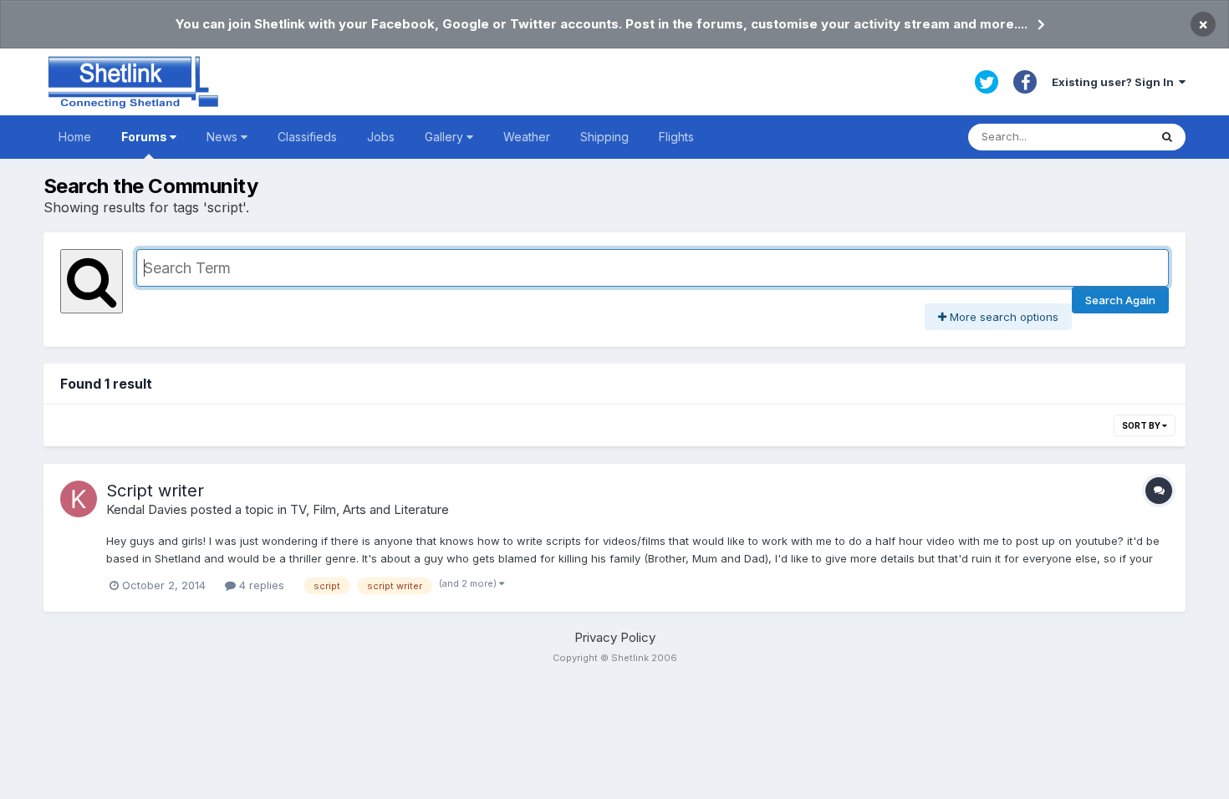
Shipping (604, 137)
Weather (526, 137)
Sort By (1142, 425)
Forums (145, 137)
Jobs (381, 137)
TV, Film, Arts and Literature (369, 509)
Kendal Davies (146, 509)
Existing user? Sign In (1115, 82)
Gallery (446, 137)
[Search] (1167, 137)
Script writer (155, 491)
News (224, 137)
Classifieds (307, 137)
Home (75, 137)
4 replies (260, 585)
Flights (676, 137)
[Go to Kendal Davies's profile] (78, 499)
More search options (1002, 316)
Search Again (1120, 300)
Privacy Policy (614, 637)
